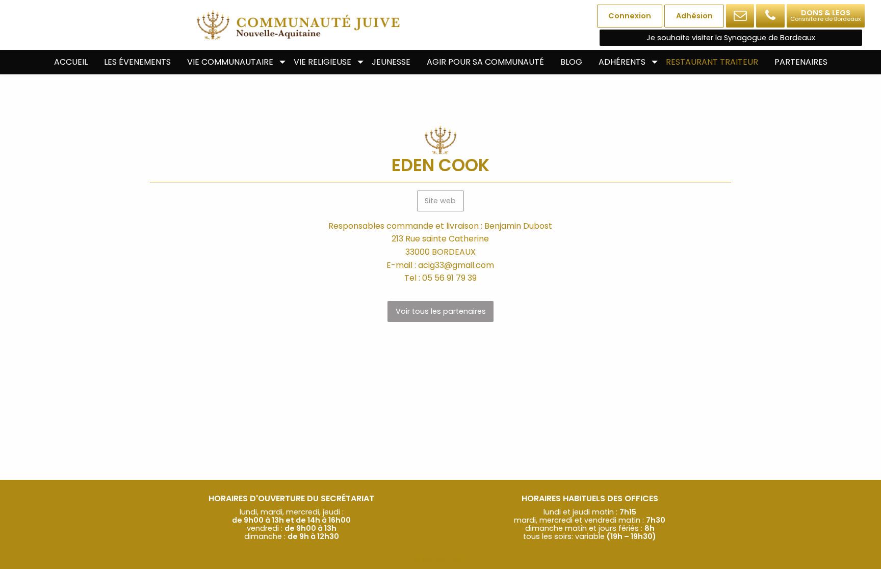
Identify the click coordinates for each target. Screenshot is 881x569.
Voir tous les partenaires (441, 311)
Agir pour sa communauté (485, 62)
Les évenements (137, 62)
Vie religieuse (322, 62)
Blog (571, 62)
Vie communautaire (230, 62)
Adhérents (622, 62)
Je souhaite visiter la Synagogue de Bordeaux (730, 38)
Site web (440, 201)
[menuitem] (71, 62)
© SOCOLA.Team (440, 560)
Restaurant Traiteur (712, 62)
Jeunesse (391, 62)
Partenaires (800, 62)
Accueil (71, 62)
